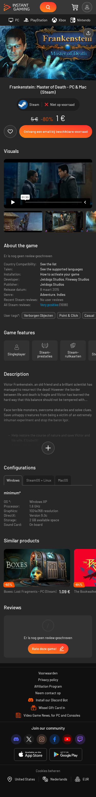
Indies (61, 295)
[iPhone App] (30, 754)
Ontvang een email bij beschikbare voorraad (56, 131)
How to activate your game (59, 274)
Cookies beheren (48, 771)
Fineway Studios (77, 279)
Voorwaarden (48, 673)
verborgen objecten (38, 315)
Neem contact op (48, 693)
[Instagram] (42, 739)
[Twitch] (80, 739)
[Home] (16, 7)
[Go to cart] (75, 7)
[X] (29, 739)
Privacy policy (48, 680)
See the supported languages (61, 269)
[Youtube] (67, 739)
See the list (48, 264)
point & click (68, 315)
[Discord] (16, 739)
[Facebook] (54, 739)
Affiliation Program (48, 686)
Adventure (47, 295)
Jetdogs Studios (52, 279)
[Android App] (65, 754)
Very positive (49, 305)
